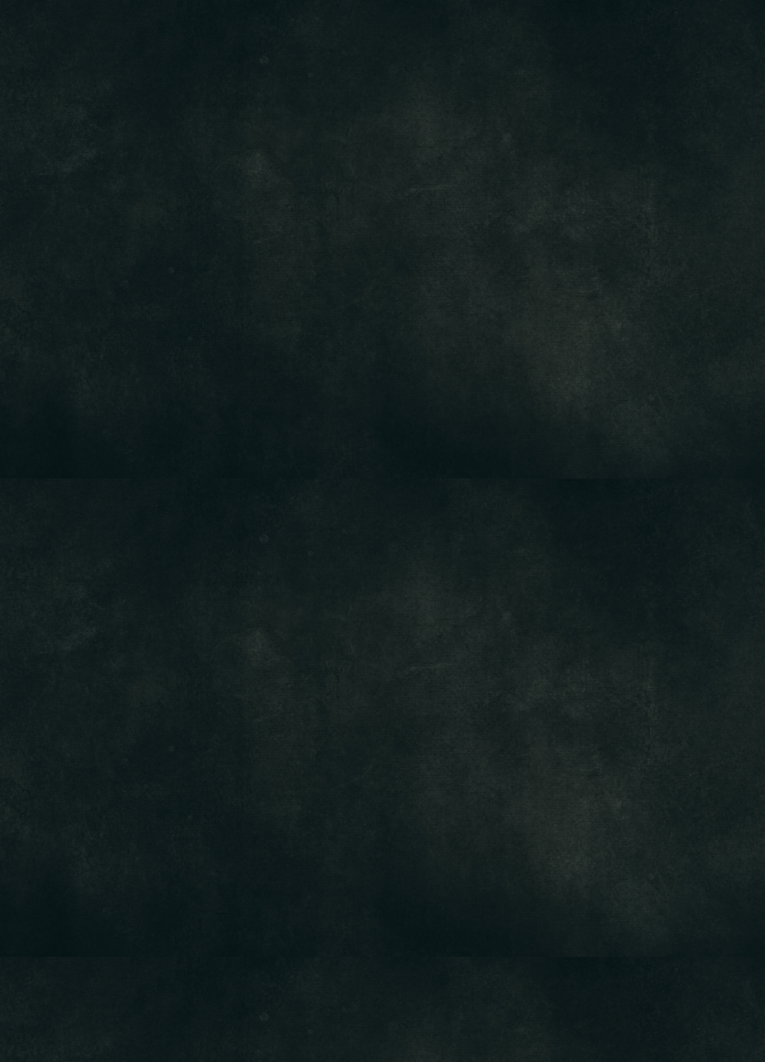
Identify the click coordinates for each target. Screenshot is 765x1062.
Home (298, 31)
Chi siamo (397, 31)
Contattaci (463, 31)
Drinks (332, 94)
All (268, 94)
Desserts (482, 94)
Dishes (404, 94)
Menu (343, 31)
